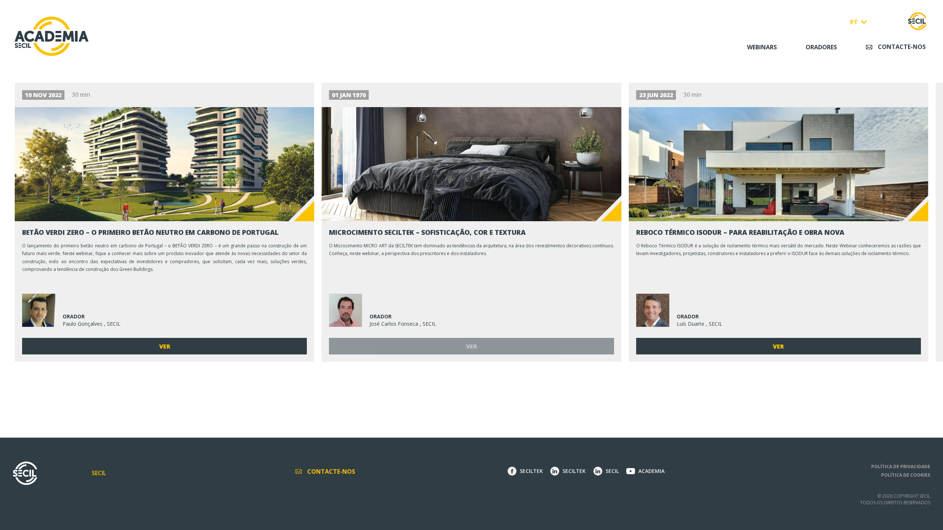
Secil (99, 473)
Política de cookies (905, 475)
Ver (164, 346)
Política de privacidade (900, 466)
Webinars (762, 47)
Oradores (821, 47)
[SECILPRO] (917, 21)
